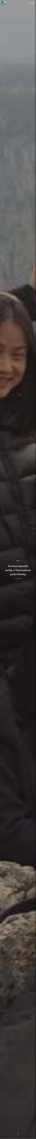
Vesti (18, 561)
